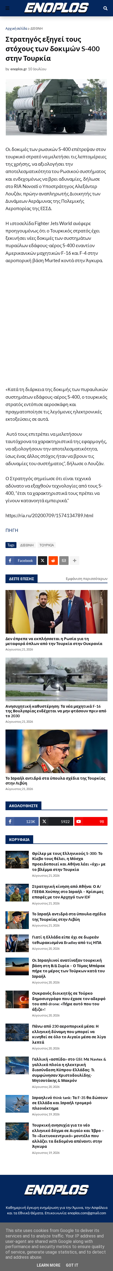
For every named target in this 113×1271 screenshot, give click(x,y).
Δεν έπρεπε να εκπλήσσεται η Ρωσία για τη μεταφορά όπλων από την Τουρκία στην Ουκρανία (53, 641)
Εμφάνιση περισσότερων (87, 578)
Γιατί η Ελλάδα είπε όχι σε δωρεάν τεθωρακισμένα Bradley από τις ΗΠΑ (66, 940)
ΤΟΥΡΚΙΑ (46, 545)
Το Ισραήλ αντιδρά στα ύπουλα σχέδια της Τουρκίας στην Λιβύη (55, 780)
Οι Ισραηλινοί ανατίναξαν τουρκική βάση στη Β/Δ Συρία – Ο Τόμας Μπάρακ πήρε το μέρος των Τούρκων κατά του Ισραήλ (68, 968)
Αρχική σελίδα (16, 28)
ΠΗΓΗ (11, 530)
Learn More (48, 1265)
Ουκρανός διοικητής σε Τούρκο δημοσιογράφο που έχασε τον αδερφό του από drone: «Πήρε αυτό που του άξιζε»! (69, 1001)
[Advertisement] (56, 327)
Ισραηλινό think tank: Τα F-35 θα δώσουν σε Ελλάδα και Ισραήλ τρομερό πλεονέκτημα (70, 1102)
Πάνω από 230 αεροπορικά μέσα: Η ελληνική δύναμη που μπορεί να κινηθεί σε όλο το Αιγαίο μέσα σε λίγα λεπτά (69, 1034)
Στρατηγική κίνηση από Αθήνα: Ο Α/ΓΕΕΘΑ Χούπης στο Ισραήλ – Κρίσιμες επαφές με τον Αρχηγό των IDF (67, 891)
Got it (72, 1265)
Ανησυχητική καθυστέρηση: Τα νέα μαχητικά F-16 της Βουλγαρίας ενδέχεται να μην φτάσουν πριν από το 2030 (55, 711)
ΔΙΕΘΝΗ (36, 28)
